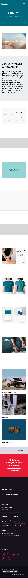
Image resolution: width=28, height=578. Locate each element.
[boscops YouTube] (19, 554)
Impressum (4, 569)
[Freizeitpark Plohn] (14, 429)
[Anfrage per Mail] (4, 559)
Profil (12, 494)
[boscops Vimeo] (14, 554)
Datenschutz (12, 569)
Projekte (7, 494)
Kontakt (16, 494)
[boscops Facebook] (4, 554)
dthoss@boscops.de (7, 535)
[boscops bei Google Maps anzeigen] (9, 559)
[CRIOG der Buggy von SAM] (14, 379)
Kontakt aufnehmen (14, 470)
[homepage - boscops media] (7, 489)
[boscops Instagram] (9, 554)
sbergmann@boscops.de (19, 523)
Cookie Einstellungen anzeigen (10, 571)
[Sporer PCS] (14, 404)
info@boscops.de (6, 523)
